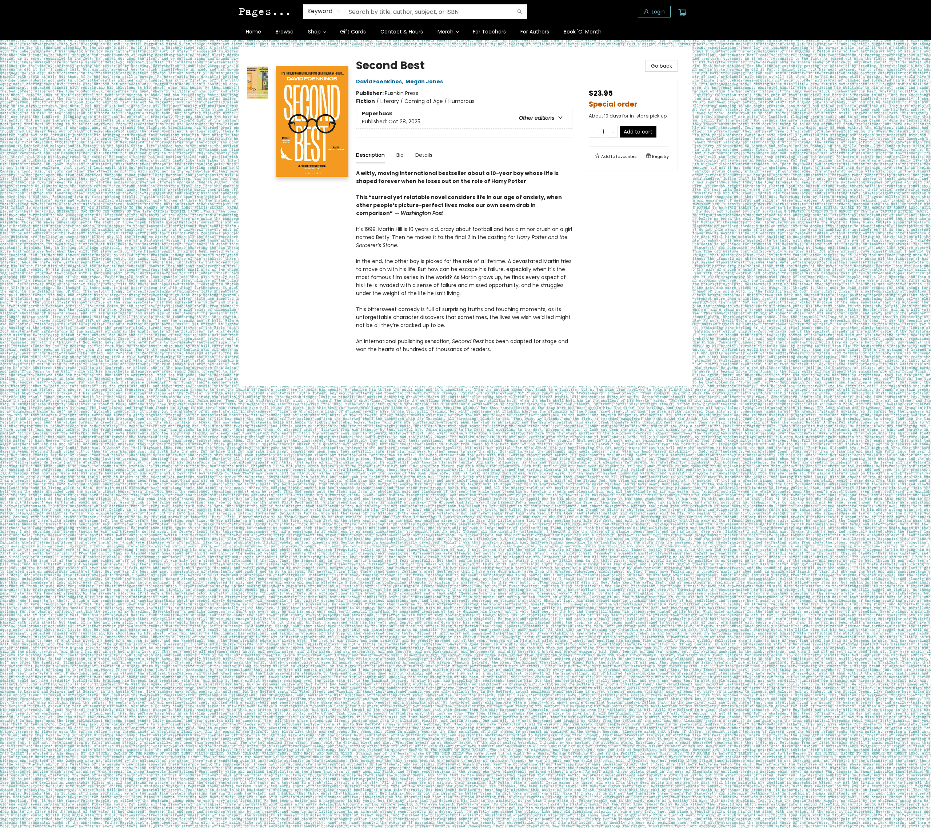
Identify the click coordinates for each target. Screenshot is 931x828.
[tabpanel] (464, 269)
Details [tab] (423, 155)
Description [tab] (370, 155)
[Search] (519, 11)
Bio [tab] (400, 155)
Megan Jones (424, 81)
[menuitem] (253, 31)
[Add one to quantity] (613, 132)
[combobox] (324, 11)
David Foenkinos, (380, 81)
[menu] (465, 31)
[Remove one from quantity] (593, 132)
